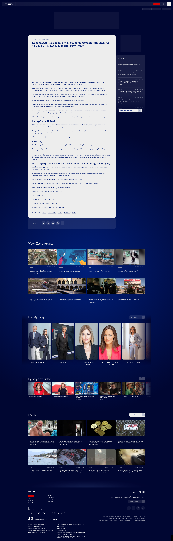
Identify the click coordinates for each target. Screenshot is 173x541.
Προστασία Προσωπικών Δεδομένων (112, 516)
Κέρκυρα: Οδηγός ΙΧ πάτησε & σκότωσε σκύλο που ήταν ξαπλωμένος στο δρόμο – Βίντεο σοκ (130, 471)
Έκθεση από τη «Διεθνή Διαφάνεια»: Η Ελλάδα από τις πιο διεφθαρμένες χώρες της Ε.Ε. (71, 270)
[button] (169, 4)
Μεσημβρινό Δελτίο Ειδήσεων (60, 396)
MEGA (44, 212)
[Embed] (62, 223)
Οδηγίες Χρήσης (127, 516)
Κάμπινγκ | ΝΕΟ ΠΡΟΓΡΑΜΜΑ (130, 396)
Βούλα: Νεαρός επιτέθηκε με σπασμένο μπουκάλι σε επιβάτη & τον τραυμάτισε (99, 471)
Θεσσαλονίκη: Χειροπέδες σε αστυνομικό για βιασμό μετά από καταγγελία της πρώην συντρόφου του (70, 442)
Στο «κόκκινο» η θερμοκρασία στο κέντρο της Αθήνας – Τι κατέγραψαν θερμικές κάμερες (70, 471)
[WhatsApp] (53, 223)
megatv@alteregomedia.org (79, 532)
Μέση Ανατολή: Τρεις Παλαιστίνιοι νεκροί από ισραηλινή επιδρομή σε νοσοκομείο (129, 270)
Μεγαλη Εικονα (133, 363)
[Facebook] (44, 223)
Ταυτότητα (142, 516)
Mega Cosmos (113, 520)
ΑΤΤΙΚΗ (60, 212)
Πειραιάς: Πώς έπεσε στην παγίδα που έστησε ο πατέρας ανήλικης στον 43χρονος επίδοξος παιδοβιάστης (101, 301)
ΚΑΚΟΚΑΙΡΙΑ (66, 212)
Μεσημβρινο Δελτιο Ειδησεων (110, 363)
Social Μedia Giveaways (126, 520)
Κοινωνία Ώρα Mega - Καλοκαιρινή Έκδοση (85, 397)
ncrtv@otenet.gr (69, 537)
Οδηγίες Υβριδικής (103, 520)
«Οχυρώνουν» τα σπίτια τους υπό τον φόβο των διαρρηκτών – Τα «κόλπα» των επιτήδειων (130, 441)
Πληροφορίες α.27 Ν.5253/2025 (116, 518)
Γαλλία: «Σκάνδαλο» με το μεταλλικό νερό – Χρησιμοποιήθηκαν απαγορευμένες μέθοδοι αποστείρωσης (41, 271)
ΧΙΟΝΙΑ (73, 212)
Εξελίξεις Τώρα (151, 396)
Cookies (135, 516)
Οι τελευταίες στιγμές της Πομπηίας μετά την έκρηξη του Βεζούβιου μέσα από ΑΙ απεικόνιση (129, 83)
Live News (63, 363)
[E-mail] (58, 223)
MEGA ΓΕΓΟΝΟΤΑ (52, 212)
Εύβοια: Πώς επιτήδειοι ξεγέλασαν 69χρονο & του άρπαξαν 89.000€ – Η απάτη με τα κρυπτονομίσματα (100, 442)
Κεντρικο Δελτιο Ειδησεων (86, 363)
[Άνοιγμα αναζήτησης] (163, 4)
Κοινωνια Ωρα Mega (39, 363)
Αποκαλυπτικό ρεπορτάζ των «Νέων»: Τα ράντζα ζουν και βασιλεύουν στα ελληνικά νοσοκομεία (99, 271)
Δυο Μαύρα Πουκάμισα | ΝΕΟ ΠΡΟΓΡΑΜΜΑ (107, 397)
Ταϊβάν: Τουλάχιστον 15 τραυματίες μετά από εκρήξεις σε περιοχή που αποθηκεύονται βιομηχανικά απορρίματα (129, 101)
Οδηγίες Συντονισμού (139, 518)
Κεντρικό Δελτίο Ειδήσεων (36, 396)
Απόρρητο (172, 538)
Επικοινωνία (129, 518)
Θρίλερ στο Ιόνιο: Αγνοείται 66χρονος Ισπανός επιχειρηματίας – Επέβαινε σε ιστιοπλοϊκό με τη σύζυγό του (42, 442)
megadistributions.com (139, 520)
